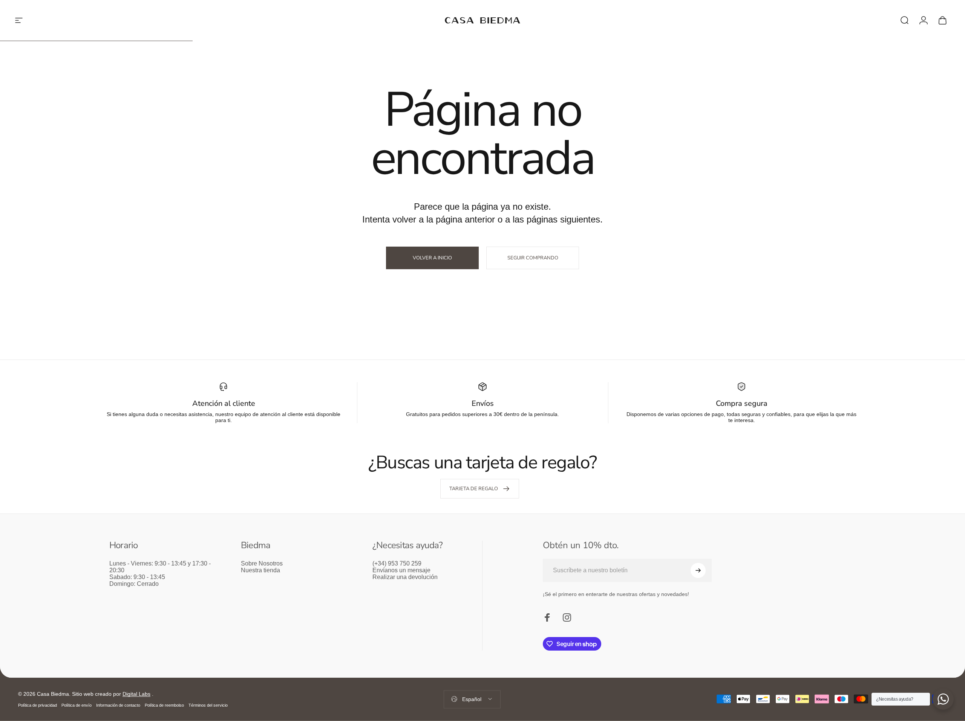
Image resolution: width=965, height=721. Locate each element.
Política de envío (76, 705)
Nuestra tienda (260, 570)
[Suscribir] (698, 570)
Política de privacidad (37, 705)
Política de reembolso (164, 705)
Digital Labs (136, 694)
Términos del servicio (208, 705)
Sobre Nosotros (262, 563)
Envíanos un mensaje (401, 570)
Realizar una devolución (405, 577)
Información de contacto (118, 705)
